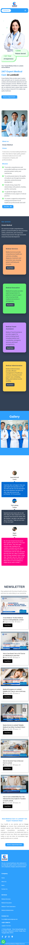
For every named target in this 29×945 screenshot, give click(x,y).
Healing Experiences (14, 464)
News (2, 885)
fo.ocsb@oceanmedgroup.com (9, 919)
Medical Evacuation (6, 903)
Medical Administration (7, 910)
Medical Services (5, 899)
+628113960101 (5, 922)
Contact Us (4, 889)
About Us (3, 881)
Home (3, 878)
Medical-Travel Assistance (8, 906)
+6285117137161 (6, 926)
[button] (2, 434)
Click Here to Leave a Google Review (14, 467)
